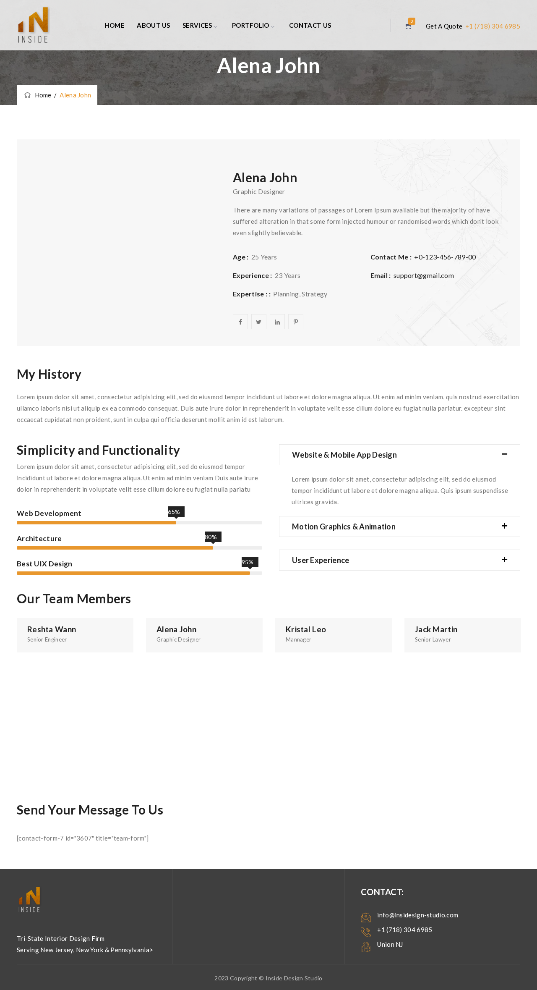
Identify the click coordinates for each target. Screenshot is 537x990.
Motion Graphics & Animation (344, 526)
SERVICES (197, 25)
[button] (399, 454)
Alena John (176, 629)
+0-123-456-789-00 (445, 257)
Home (42, 95)
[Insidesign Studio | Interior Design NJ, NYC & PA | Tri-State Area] (33, 25)
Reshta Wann (51, 629)
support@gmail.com (424, 275)
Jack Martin (436, 629)
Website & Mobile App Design (344, 454)
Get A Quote (445, 26)
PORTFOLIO (250, 25)
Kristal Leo (306, 629)
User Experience (320, 560)
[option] (75, 635)
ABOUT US (153, 25)
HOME (115, 25)
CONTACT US (310, 25)
